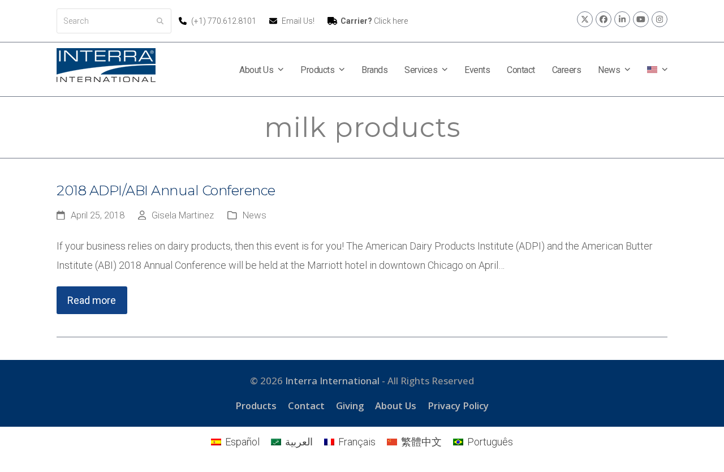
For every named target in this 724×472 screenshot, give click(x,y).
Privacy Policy (458, 405)
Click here (374, 20)
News (254, 215)
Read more (91, 300)
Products (256, 405)
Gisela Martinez (183, 215)
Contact (306, 405)
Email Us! (298, 20)
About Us (395, 405)
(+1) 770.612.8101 (224, 20)
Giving (350, 405)
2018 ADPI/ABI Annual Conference (166, 190)
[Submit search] (160, 21)
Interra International (332, 380)
